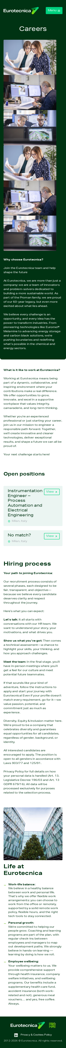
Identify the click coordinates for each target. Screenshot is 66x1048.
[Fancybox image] (30, 57)
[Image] (21, 10)
